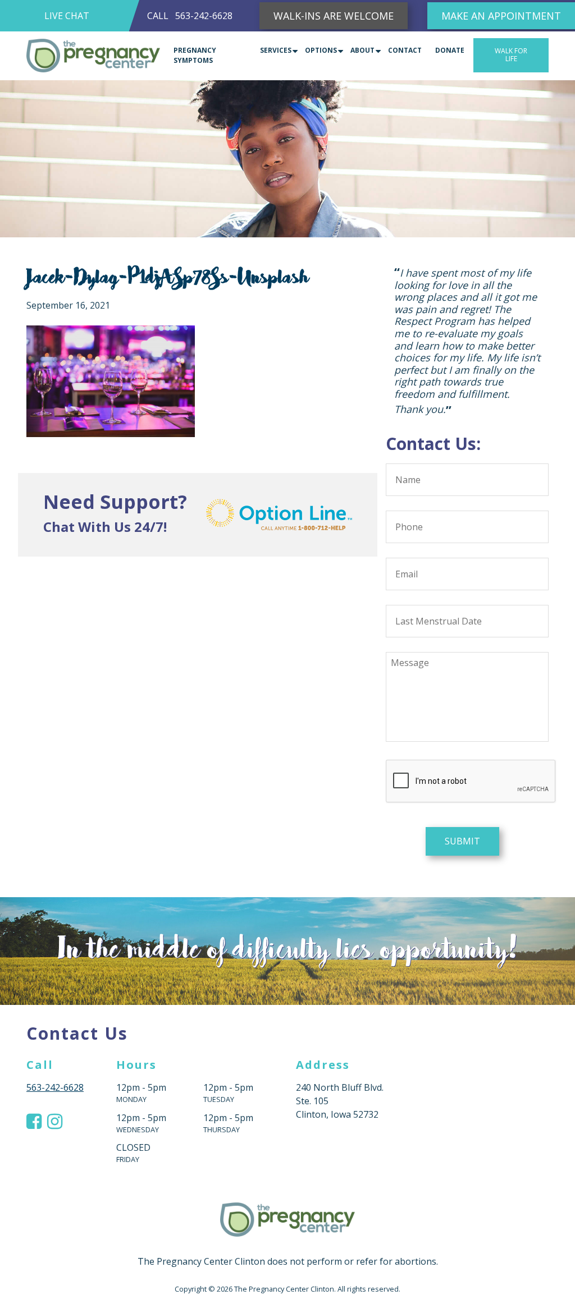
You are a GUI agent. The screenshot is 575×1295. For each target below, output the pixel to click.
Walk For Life (511, 54)
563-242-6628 (203, 16)
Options (321, 50)
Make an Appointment (501, 15)
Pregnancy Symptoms (195, 55)
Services (275, 50)
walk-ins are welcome (333, 15)
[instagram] (54, 1048)
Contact (405, 50)
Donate (449, 50)
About (362, 50)
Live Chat (66, 16)
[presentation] (471, 709)
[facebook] (34, 1048)
